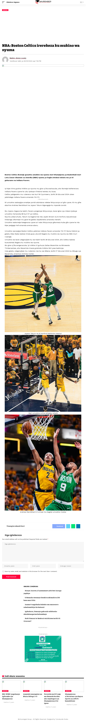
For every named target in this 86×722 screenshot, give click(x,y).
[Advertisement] (43, 27)
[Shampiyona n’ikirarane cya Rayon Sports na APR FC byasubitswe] (74, 686)
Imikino (5, 10)
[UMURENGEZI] (43, 2)
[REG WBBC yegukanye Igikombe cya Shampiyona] (11, 686)
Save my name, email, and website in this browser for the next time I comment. (31, 571)
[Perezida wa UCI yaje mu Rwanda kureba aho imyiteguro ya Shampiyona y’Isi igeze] (53, 686)
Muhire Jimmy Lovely (18, 58)
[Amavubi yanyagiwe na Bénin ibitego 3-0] (32, 686)
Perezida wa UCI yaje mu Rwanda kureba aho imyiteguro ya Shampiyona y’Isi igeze (52, 698)
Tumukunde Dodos (61, 719)
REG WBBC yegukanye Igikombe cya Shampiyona (11, 696)
